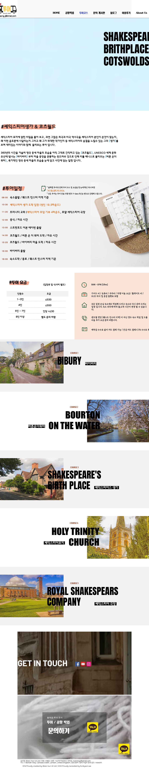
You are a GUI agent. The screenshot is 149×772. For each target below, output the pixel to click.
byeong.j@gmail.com (82, 761)
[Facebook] (77, 664)
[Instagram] (88, 664)
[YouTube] (83, 664)
